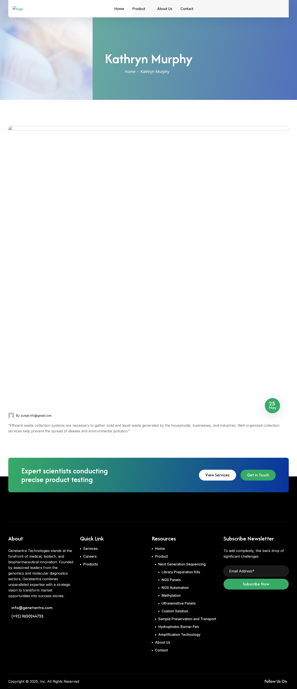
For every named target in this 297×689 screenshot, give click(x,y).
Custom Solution (175, 611)
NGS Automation (175, 587)
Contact (186, 9)
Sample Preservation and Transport (187, 619)
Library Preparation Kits (181, 572)
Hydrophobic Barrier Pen (178, 627)
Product (138, 9)
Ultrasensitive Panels (178, 603)
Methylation (171, 595)
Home (119, 9)
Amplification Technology (179, 634)
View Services (217, 475)
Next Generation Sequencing (182, 564)
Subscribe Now (256, 584)
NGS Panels (171, 580)
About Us (164, 9)
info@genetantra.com (32, 607)
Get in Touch (258, 475)
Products (90, 564)
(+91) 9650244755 (27, 616)
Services (90, 548)
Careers (90, 556)
